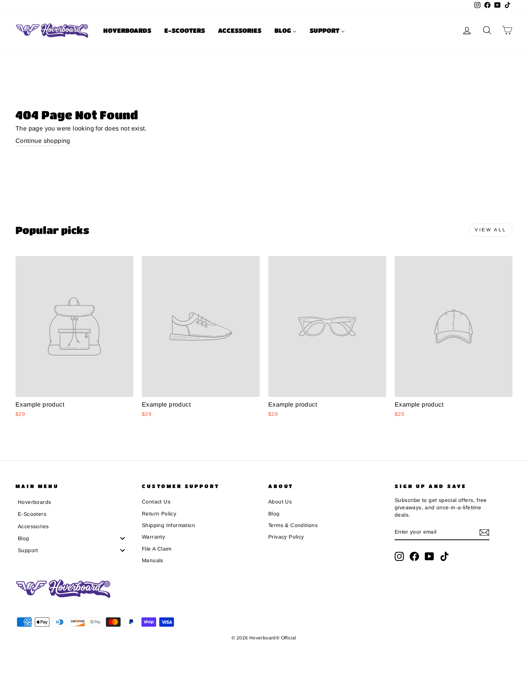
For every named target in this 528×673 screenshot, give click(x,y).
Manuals (153, 560)
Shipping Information (168, 525)
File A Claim (157, 549)
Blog (274, 514)
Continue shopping (42, 140)
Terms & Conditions (293, 525)
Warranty (153, 537)
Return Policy (159, 514)
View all (491, 229)
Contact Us (156, 502)
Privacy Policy (286, 537)
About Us (280, 502)
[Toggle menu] (123, 538)
